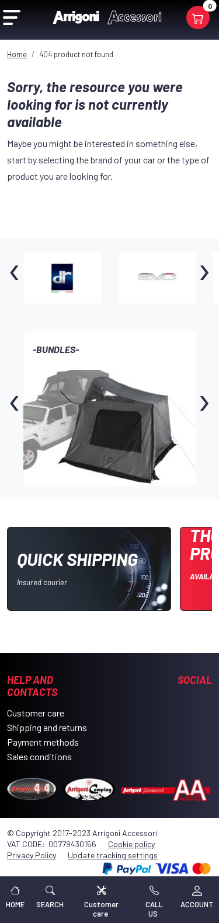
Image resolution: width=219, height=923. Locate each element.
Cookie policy (131, 844)
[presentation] (14, 277)
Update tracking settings (113, 855)
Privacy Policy (31, 855)
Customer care (35, 712)
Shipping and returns (47, 727)
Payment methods (43, 741)
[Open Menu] (11, 17)
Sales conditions (39, 756)
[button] (50, 899)
